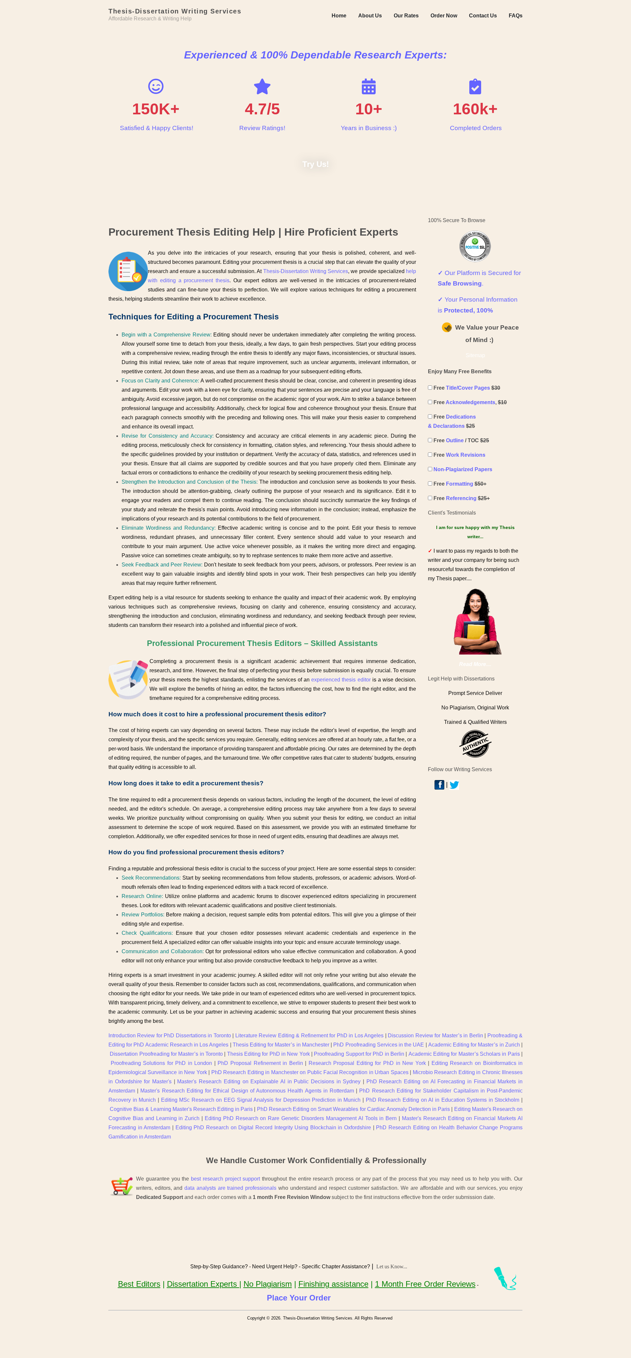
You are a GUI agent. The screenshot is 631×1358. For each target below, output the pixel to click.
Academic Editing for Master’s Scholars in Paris (464, 1054)
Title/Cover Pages (468, 388)
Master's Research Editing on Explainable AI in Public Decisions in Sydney (269, 1081)
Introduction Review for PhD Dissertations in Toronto (169, 1035)
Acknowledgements (470, 402)
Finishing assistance (333, 1283)
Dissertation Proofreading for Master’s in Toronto (166, 1054)
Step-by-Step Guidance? (219, 1266)
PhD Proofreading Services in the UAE (378, 1044)
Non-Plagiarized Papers (462, 469)
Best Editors (139, 1283)
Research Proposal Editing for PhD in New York (367, 1063)
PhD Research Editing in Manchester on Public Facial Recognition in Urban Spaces (310, 1072)
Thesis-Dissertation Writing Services (305, 271)
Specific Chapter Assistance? (336, 1266)
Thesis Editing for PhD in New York (268, 1054)
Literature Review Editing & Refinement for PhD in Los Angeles (309, 1035)
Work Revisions (465, 455)
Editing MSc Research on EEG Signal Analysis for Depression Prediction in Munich (261, 1100)
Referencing (461, 498)
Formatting (459, 484)
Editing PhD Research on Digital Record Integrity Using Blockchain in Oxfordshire (273, 1127)
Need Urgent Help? (274, 1266)
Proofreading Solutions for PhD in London (161, 1063)
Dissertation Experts (203, 1283)
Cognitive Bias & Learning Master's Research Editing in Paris (181, 1109)
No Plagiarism (268, 1283)
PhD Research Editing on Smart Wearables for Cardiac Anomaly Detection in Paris (353, 1109)
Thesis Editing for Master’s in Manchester (281, 1044)
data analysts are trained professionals (230, 1188)
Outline (455, 440)
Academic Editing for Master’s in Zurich (474, 1044)
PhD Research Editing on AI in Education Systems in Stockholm (443, 1100)
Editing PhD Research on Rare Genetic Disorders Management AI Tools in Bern (301, 1118)
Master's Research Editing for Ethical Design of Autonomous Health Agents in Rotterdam (247, 1090)
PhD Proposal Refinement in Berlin (260, 1063)
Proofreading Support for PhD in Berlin (359, 1054)
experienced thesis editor (340, 679)
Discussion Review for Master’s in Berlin (435, 1035)
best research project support (225, 1179)
